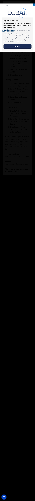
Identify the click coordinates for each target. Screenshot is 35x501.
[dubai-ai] (34, 4)
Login (5, 27)
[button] (4, 497)
